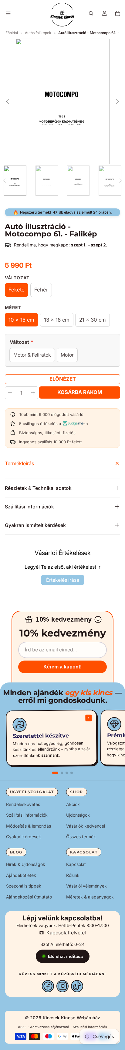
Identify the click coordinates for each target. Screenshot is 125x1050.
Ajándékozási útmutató (29, 896)
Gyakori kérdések (23, 836)
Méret (13, 307)
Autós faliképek (38, 32)
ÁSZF (22, 1027)
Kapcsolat (76, 864)
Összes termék (81, 836)
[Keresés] (91, 13)
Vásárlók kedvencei (85, 825)
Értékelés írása (62, 580)
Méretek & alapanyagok (90, 896)
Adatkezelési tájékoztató (49, 1027)
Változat (17, 277)
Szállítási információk (27, 815)
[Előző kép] (7, 101)
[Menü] (8, 13)
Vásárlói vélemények (86, 885)
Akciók (73, 804)
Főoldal (11, 32)
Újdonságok (78, 815)
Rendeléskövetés (23, 804)
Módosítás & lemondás (28, 825)
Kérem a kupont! (62, 666)
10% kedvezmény (63, 619)
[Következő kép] (117, 101)
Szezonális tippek (23, 885)
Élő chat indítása (65, 956)
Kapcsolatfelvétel (66, 933)
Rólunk (72, 875)
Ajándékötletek (21, 875)
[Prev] (4, 180)
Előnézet (62, 379)
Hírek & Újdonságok (25, 864)
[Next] (120, 180)
